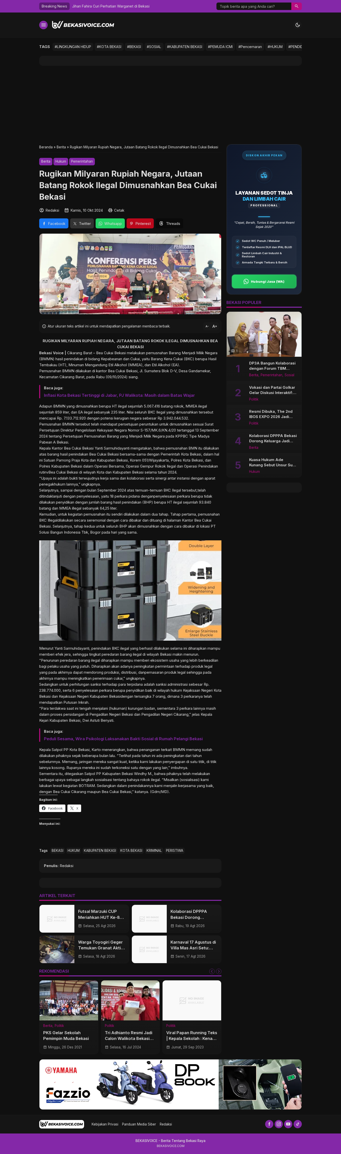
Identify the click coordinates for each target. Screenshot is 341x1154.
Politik (59, 1026)
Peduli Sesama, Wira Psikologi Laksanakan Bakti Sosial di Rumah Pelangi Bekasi (123, 738)
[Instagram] (279, 1124)
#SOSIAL (154, 47)
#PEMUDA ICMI (220, 47)
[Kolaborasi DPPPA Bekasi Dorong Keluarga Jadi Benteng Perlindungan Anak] (149, 918)
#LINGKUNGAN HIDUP (73, 47)
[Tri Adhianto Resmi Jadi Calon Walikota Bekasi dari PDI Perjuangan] (130, 1000)
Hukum (60, 161)
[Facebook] (269, 1124)
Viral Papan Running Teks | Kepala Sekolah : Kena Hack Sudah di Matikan (191, 1038)
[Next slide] (218, 971)
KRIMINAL (154, 851)
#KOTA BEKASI (109, 47)
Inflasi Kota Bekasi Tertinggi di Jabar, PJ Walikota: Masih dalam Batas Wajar (119, 395)
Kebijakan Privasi (105, 1124)
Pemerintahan (82, 161)
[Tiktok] (298, 1124)
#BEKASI (134, 47)
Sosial (289, 375)
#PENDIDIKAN (299, 47)
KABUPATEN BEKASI (100, 851)
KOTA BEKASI (131, 851)
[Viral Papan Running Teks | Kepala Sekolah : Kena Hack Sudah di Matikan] (192, 1000)
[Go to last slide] (212, 971)
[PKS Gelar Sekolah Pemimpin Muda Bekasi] (68, 1000)
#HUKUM (275, 47)
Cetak (119, 210)
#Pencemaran (250, 47)
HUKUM (74, 851)
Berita (45, 161)
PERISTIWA (174, 851)
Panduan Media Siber (139, 1124)
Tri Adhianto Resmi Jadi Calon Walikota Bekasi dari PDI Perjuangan (128, 1038)
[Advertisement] (170, 105)
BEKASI (57, 851)
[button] (296, 6)
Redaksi (166, 1124)
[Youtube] (288, 1124)
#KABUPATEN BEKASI (184, 47)
